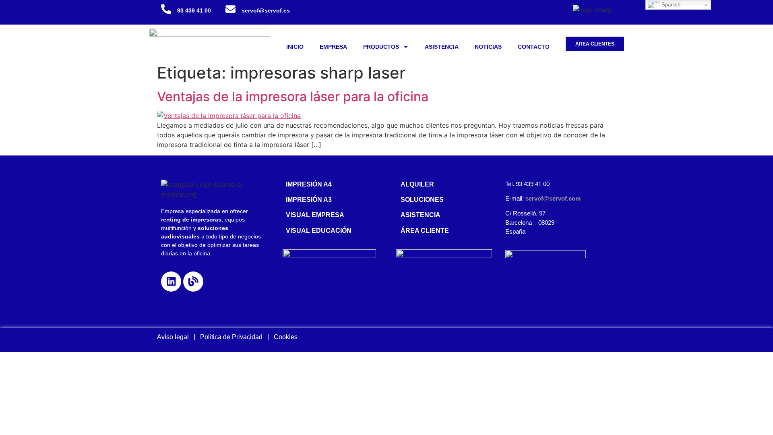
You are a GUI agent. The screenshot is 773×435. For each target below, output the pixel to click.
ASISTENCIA (442, 47)
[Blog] (193, 281)
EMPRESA (333, 47)
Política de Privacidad (233, 337)
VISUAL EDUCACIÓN (318, 230)
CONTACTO (534, 47)
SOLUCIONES (422, 199)
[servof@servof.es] (230, 9)
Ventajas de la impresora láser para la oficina (292, 96)
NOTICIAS (488, 47)
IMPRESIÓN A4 (309, 184)
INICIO (295, 47)
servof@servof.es (266, 10)
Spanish (670, 5)
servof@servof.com (553, 198)
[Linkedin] (171, 281)
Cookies (286, 337)
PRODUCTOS (381, 47)
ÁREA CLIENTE (425, 230)
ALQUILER (417, 184)
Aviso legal (173, 337)
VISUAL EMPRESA (315, 214)
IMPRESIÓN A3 (309, 199)
